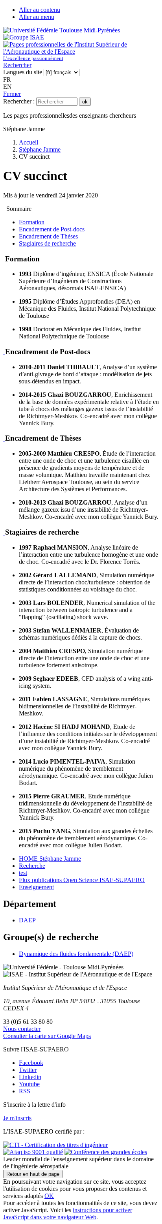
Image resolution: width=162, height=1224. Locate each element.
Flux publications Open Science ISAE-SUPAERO (82, 880)
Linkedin (30, 1077)
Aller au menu (36, 16)
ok (85, 102)
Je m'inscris (17, 1118)
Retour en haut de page (32, 1174)
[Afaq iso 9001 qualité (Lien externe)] (33, 1152)
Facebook (31, 1062)
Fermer (12, 93)
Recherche (32, 865)
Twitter (28, 1069)
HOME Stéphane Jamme (50, 858)
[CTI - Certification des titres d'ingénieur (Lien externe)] (55, 1144)
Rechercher (17, 65)
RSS (24, 1091)
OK (49, 1195)
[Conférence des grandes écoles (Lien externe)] (105, 1152)
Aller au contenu (39, 9)
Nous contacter (21, 1028)
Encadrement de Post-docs (52, 229)
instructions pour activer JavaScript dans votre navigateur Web (67, 1213)
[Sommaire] (4, 259)
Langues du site (22, 72)
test (23, 872)
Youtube (29, 1084)
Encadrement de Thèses (48, 236)
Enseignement (36, 887)
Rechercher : (19, 101)
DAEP (27, 920)
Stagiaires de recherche (47, 243)
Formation (31, 222)
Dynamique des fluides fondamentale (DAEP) (76, 953)
